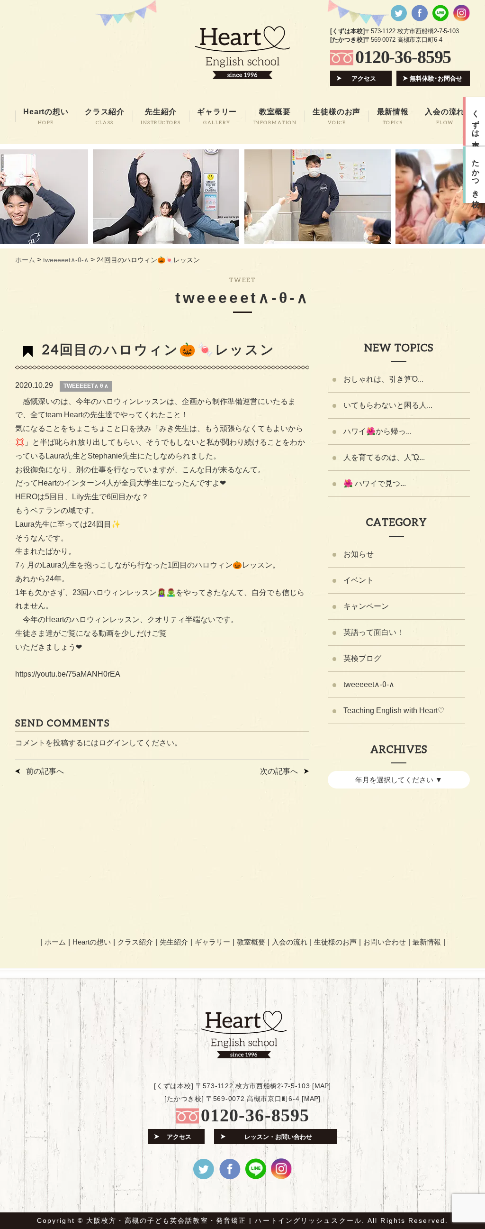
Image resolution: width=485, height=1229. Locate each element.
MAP (321, 1086)
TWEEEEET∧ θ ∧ (85, 386)
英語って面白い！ (373, 632)
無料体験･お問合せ (436, 78)
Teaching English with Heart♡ (393, 710)
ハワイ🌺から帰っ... (377, 431)
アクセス (363, 78)
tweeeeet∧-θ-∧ (369, 684)
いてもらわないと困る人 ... (387, 405)
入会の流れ (289, 942)
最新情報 (427, 942)
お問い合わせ (384, 942)
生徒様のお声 (335, 942)
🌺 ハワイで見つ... (374, 483)
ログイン (114, 743)
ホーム (55, 942)
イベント (358, 580)
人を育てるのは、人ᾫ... (384, 457)
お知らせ (358, 554)
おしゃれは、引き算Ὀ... (383, 379)
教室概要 (251, 942)
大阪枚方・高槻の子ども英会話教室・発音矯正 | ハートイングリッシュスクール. (225, 1220)
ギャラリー (212, 942)
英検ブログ (362, 658)
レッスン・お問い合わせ (278, 1136)
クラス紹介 (135, 942)
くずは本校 (476, 121)
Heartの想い (91, 942)
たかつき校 (476, 175)
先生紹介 (174, 942)
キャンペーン (366, 606)
